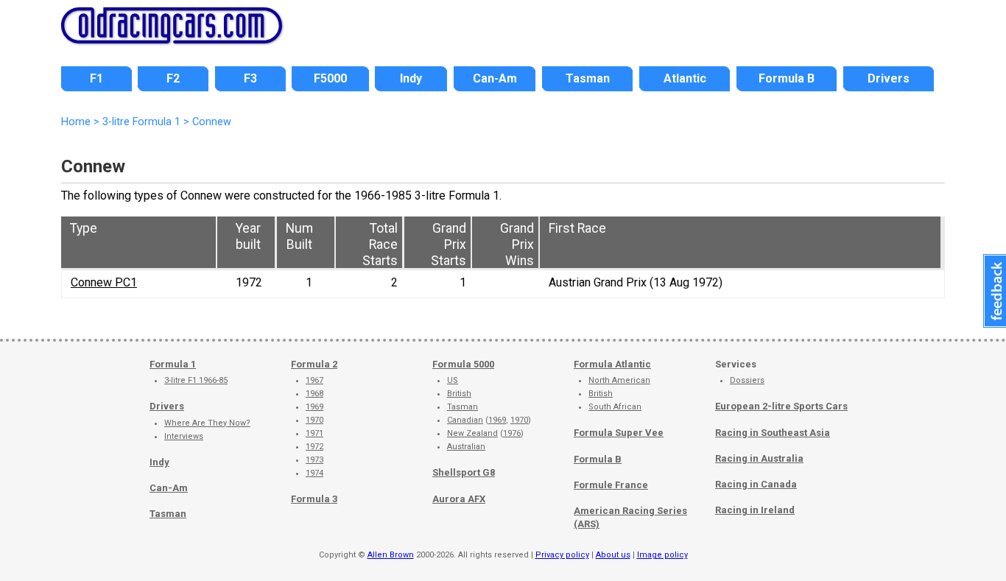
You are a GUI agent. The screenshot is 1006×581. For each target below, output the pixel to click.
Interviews (183, 436)
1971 (314, 433)
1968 (314, 393)
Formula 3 (314, 498)
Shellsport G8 (463, 472)
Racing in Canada (756, 484)
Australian (466, 446)
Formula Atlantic (612, 364)
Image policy (662, 555)
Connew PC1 (104, 282)
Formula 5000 (463, 364)
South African (614, 407)
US (452, 380)
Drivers (167, 406)
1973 (314, 460)
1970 (314, 420)
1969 (314, 407)
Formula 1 (173, 364)
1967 (314, 380)
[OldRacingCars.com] (171, 35)
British (459, 393)
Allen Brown (390, 555)
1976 (512, 433)
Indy (159, 462)
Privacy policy (562, 555)
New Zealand (472, 433)
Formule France (611, 484)
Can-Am (169, 487)
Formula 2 (314, 364)
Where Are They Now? (207, 423)
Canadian (465, 420)
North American (619, 380)
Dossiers (747, 380)
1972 (314, 446)
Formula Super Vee (619, 432)
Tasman (168, 513)
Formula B (598, 459)
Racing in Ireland (755, 509)
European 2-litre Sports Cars (781, 406)
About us (613, 555)
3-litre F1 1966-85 (196, 380)
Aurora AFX (458, 498)
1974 (314, 473)
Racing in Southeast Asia (772, 432)
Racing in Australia (759, 458)
